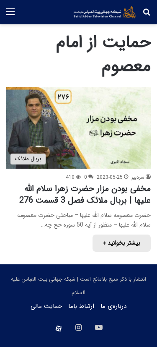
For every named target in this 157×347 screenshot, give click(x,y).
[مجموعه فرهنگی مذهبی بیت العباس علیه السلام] (104, 12)
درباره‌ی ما (113, 306)
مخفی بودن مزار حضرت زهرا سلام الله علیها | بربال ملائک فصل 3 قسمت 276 (85, 194)
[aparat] (59, 328)
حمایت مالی (46, 306)
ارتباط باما (81, 306)
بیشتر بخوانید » (121, 243)
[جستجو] (146, 15)
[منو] (10, 15)
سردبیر (137, 177)
